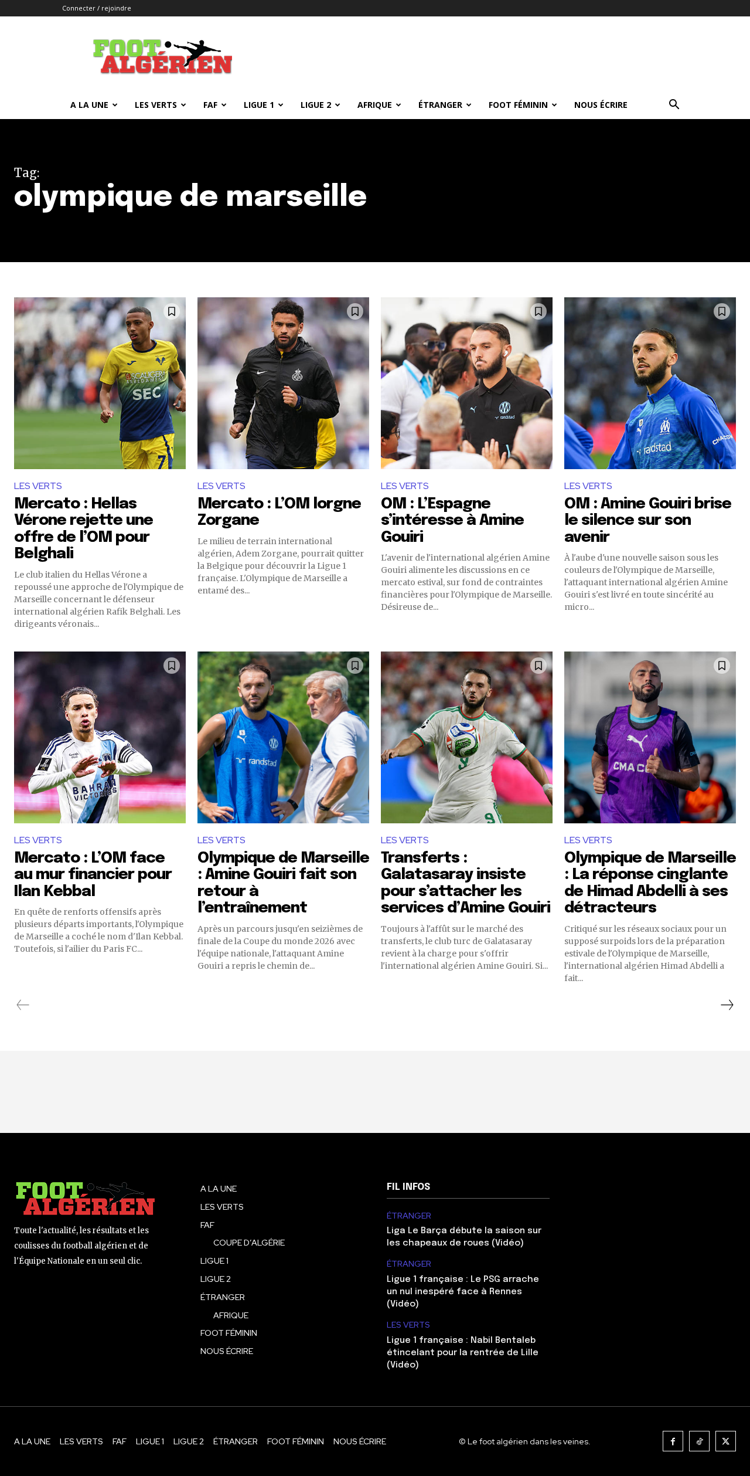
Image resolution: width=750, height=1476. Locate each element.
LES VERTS (156, 104)
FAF (210, 104)
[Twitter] (725, 1441)
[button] (674, 105)
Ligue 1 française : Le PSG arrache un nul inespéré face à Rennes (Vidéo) (463, 1292)
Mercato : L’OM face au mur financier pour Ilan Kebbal (93, 875)
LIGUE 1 (259, 104)
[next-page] (726, 1005)
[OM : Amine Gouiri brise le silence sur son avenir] (650, 383)
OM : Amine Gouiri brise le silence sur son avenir (647, 520)
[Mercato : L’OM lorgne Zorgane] (283, 383)
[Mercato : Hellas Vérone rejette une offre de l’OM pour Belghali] (100, 383)
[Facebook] (673, 1441)
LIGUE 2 (316, 104)
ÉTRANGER (440, 104)
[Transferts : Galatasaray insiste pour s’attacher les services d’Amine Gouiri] (467, 737)
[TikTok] (699, 1441)
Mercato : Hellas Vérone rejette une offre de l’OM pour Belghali (83, 529)
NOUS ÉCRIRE (601, 104)
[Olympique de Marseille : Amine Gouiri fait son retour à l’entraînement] (283, 737)
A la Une (89, 104)
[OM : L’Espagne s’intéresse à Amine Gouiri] (467, 383)
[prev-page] (23, 1005)
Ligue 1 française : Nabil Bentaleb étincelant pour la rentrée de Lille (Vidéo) (462, 1353)
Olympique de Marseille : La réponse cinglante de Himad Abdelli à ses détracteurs (650, 883)
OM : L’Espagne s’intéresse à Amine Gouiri (452, 520)
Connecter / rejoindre (96, 8)
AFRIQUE (374, 104)
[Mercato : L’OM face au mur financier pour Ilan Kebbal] (100, 737)
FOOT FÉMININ (518, 104)
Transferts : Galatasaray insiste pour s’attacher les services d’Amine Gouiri (465, 883)
